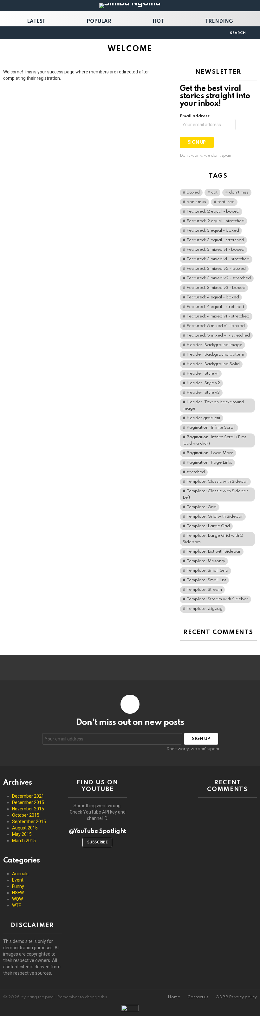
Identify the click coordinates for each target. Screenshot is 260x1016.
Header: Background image (214, 345)
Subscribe (97, 842)
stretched (195, 472)
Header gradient (203, 418)
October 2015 (25, 815)
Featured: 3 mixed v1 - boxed (215, 250)
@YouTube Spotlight (97, 831)
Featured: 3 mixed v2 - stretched (218, 278)
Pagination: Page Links (209, 462)
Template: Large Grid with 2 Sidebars (213, 539)
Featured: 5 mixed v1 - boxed (215, 326)
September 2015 (29, 821)
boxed (193, 192)
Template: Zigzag (204, 609)
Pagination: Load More (209, 453)
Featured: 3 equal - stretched (215, 240)
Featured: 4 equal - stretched (215, 307)
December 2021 (28, 796)
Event (17, 880)
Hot (158, 21)
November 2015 (28, 808)
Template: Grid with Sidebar (214, 517)
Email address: (195, 116)
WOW (17, 899)
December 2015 (28, 802)
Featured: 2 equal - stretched (215, 221)
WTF (16, 905)
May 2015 (22, 834)
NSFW (18, 892)
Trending (219, 21)
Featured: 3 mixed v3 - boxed (215, 288)
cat (214, 192)
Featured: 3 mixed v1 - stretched (218, 259)
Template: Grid (201, 507)
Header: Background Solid (213, 364)
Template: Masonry (205, 561)
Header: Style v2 (203, 383)
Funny (18, 886)
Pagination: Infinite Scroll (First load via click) (214, 440)
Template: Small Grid (207, 571)
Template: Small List (206, 580)
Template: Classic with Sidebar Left (215, 494)
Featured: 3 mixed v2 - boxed (216, 269)
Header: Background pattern (215, 354)
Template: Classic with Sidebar (217, 482)
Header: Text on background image (213, 405)
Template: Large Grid (208, 526)
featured (226, 202)
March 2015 (24, 840)
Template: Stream (204, 590)
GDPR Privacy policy (236, 997)
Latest (36, 21)
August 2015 (25, 827)
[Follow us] (223, 32)
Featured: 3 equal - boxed (212, 230)
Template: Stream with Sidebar (217, 599)
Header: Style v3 (203, 393)
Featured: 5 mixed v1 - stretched (218, 335)
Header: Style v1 (202, 374)
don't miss (239, 192)
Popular (99, 21)
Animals (20, 873)
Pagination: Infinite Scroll (210, 428)
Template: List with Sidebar (213, 551)
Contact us (197, 997)
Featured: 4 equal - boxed (212, 297)
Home (174, 997)
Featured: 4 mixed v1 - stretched (218, 316)
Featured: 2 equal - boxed (212, 211)
